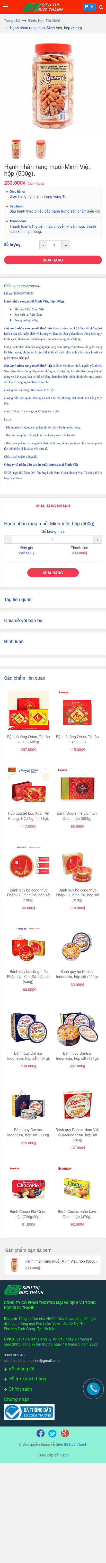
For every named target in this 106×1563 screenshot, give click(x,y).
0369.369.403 (15, 1354)
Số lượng (12, 244)
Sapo (64, 1454)
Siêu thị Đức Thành (71, 1444)
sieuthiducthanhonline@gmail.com (32, 1360)
